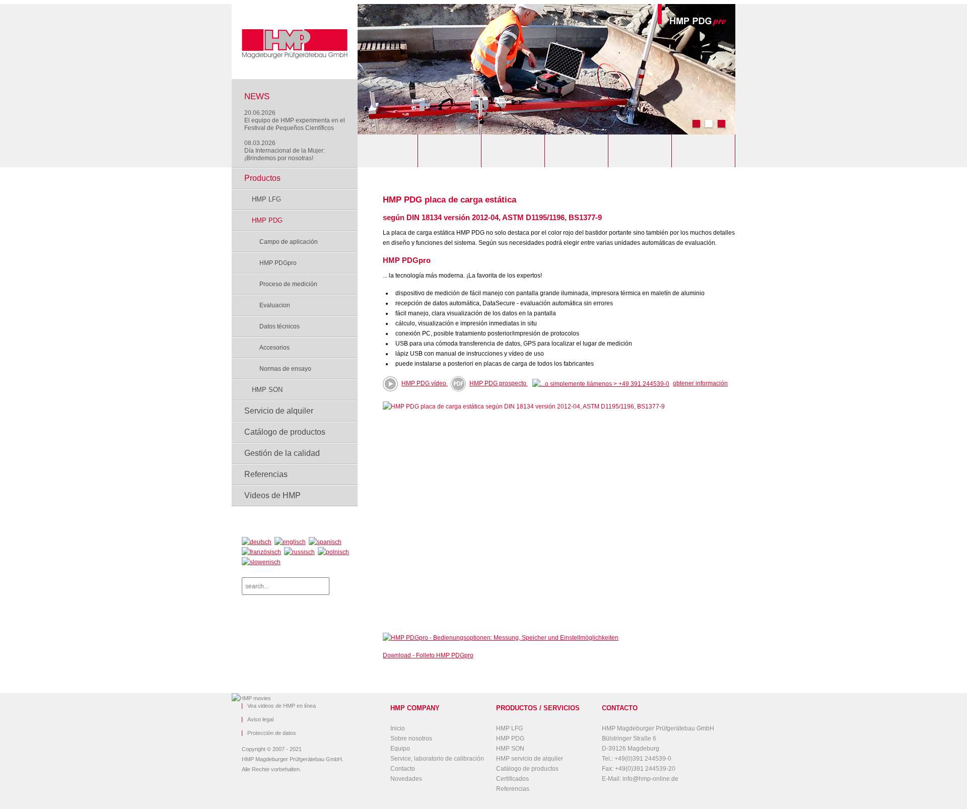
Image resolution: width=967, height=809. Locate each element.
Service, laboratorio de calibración (577, 151)
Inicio (386, 151)
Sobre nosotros (450, 151)
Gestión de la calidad (282, 453)
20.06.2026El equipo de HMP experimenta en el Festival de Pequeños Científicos (294, 120)
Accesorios (274, 347)
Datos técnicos (279, 326)
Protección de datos (271, 733)
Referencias (266, 474)
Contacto (640, 151)
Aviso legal (260, 719)
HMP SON (267, 389)
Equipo (513, 151)
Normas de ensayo (285, 368)
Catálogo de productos (284, 432)
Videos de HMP (272, 495)
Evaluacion (274, 305)
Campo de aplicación (288, 241)
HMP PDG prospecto (498, 383)
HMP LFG (266, 199)
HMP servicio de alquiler (529, 758)
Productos (262, 178)
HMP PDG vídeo (423, 383)
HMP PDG (267, 220)
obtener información (700, 383)
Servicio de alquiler (278, 411)
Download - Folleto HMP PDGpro (428, 655)
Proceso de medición (288, 284)
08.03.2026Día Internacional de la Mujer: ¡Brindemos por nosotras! (284, 151)
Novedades (703, 151)
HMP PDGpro (278, 262)
